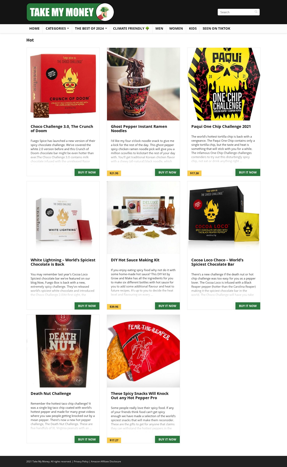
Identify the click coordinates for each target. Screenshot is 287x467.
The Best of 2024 (89, 28)
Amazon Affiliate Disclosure (106, 461)
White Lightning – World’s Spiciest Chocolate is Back (63, 262)
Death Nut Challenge (51, 393)
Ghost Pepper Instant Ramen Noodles (139, 128)
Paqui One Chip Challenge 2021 (221, 126)
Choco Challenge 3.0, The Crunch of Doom (62, 128)
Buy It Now (87, 172)
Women (176, 28)
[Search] (256, 12)
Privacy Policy (81, 461)
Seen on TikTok (216, 28)
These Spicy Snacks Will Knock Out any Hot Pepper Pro (139, 395)
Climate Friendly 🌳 (131, 28)
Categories (56, 28)
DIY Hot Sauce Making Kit (135, 260)
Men (159, 28)
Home (34, 28)
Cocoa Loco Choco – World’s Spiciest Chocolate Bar (217, 262)
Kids (193, 28)
